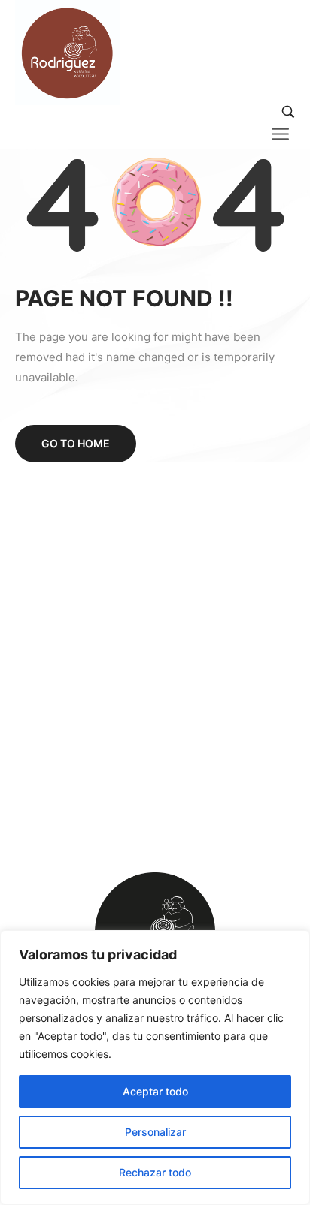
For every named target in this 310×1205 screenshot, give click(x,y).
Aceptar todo (155, 1091)
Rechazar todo (155, 1172)
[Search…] (288, 112)
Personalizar (155, 1131)
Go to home (75, 443)
